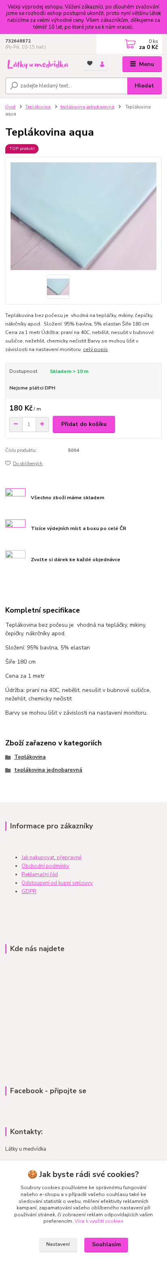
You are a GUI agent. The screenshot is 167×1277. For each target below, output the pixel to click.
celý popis (95, 349)
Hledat (144, 85)
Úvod (10, 107)
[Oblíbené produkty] (90, 63)
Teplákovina (38, 107)
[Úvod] (38, 64)
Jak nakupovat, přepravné (51, 857)
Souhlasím (106, 1244)
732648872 (18, 41)
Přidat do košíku (84, 424)
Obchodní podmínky (45, 866)
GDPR (28, 891)
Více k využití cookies (99, 1221)
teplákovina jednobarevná (87, 107)
